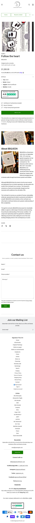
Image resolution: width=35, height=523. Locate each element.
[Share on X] (6, 226)
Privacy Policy (29, 300)
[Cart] (33, 5)
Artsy (20, 481)
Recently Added (18, 14)
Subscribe (17, 452)
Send (5, 306)
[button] (33, 15)
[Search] (29, 5)
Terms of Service (7, 302)
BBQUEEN (4, 59)
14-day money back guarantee (11, 107)
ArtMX (30, 498)
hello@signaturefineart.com (17, 461)
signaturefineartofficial (20, 477)
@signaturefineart (20, 469)
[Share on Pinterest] (10, 226)
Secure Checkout (7, 105)
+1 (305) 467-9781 (23, 465)
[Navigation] (2, 5)
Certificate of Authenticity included (12, 103)
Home (5, 14)
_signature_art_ (20, 473)
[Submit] (33, 330)
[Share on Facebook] (2, 226)
